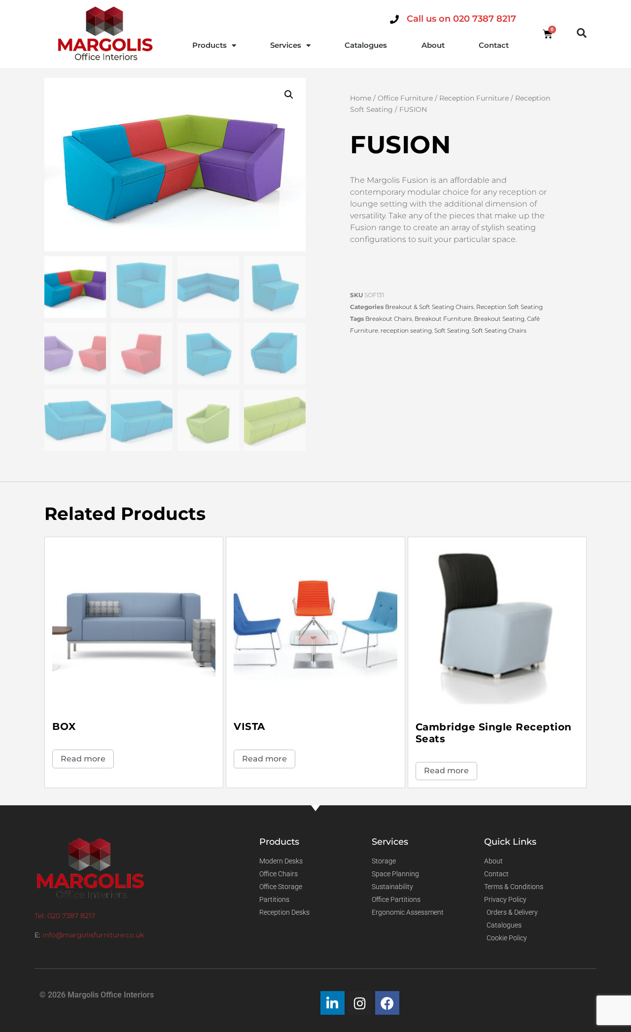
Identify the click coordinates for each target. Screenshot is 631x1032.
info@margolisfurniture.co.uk (93, 934)
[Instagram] (360, 1003)
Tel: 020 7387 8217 (65, 915)
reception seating (406, 330)
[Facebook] (387, 1003)
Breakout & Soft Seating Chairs (429, 306)
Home (360, 98)
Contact (494, 45)
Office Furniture (405, 98)
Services (285, 45)
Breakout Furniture (443, 318)
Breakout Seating (499, 318)
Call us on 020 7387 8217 (461, 18)
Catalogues (366, 45)
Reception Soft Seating (509, 306)
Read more (83, 758)
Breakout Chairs (388, 318)
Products (209, 45)
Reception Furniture (474, 98)
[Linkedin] (332, 1003)
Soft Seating (451, 330)
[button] (582, 33)
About (433, 45)
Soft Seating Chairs (499, 330)
